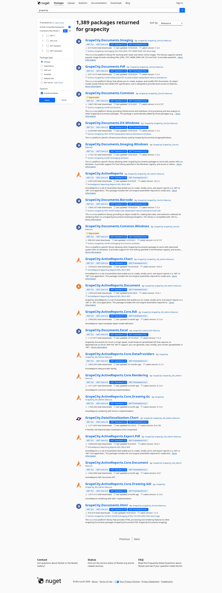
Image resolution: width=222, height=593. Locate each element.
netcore (153, 77)
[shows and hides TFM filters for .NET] (42, 35)
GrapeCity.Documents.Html (106, 505)
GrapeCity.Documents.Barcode (109, 199)
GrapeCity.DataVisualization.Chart (112, 417)
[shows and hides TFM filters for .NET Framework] (42, 50)
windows (147, 134)
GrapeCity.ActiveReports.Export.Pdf (112, 436)
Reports (113, 184)
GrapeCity (142, 40)
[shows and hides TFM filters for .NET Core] (42, 40)
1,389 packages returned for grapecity (107, 25)
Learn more (59, 23)
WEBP (135, 51)
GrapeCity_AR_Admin (147, 173)
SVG (116, 51)
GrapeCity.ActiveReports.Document (112, 285)
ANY (70, 31)
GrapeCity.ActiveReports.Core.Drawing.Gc (117, 396)
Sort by (154, 22)
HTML (130, 516)
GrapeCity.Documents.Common (109, 93)
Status (92, 559)
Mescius (167, 40)
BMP (140, 51)
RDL (119, 184)
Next (137, 539)
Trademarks (167, 581)
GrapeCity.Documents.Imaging (109, 40)
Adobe (135, 77)
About (95, 581)
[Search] (182, 10)
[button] (54, 22)
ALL (65, 31)
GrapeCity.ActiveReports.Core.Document (116, 462)
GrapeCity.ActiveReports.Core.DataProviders (119, 353)
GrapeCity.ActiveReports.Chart (109, 258)
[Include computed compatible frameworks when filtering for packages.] (69, 27)
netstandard (143, 77)
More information (93, 86)
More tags (151, 51)
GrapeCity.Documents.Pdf (105, 66)
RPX (128, 184)
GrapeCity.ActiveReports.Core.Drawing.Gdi (118, 483)
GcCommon (115, 107)
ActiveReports (94, 184)
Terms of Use (105, 581)
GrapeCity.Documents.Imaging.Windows (116, 144)
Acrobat (128, 77)
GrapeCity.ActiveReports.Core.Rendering (116, 375)
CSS (135, 516)
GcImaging (109, 51)
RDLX (123, 184)
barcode (157, 210)
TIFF (130, 51)
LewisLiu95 (147, 330)
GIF (144, 51)
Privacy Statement (150, 581)
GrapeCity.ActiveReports (104, 173)
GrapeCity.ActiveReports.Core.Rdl (111, 311)
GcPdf (107, 77)
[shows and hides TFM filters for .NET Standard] (42, 45)
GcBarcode (115, 77)
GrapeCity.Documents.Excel (106, 330)
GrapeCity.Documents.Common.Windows (117, 226)
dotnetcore (162, 77)
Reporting (105, 184)
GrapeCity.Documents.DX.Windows (112, 122)
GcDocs (91, 51)
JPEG (125, 51)
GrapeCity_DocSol (155, 40)
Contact (42, 559)
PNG (121, 51)
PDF (122, 77)
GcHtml (107, 516)
